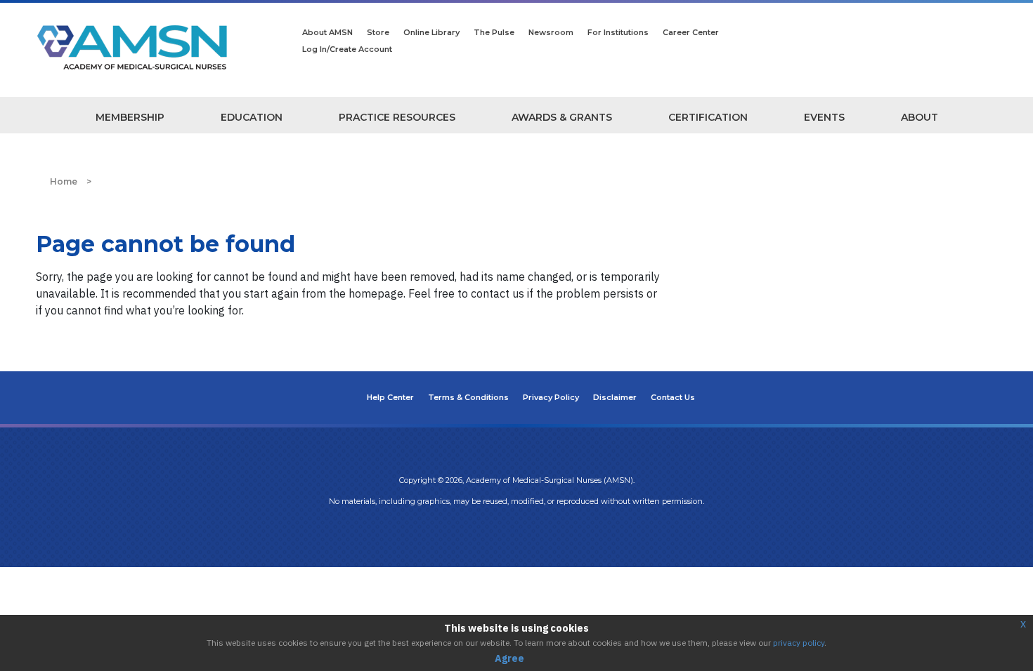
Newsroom (550, 32)
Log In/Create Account (347, 49)
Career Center (691, 32)
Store (378, 32)
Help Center (390, 397)
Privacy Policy (551, 397)
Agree (509, 658)
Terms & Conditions (468, 397)
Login (516, 530)
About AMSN (327, 32)
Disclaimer (615, 397)
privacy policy (798, 642)
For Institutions (618, 32)
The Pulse (494, 32)
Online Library (431, 32)
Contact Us (673, 397)
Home (63, 181)
